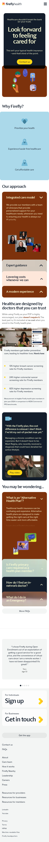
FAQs (4, 749)
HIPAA (4, 828)
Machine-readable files (11, 832)
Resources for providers (13, 792)
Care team (7, 762)
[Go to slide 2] (22, 685)
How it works (8, 766)
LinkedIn (5, 810)
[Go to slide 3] (24, 685)
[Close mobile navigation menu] (45, 4)
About (5, 757)
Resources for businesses (14, 797)
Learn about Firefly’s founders (20, 525)
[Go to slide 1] (20, 685)
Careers (6, 780)
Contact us (24, 61)
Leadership (7, 775)
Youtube (5, 813)
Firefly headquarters (9, 836)
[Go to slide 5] (28, 685)
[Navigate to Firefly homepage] (12, 4)
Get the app (24, 735)
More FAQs (24, 611)
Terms (4, 825)
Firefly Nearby (8, 771)
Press (4, 784)
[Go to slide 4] (26, 685)
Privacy (5, 821)
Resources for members (13, 802)
